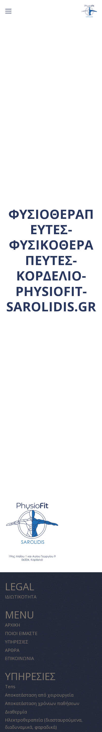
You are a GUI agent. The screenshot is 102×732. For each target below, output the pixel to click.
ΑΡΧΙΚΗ (12, 625)
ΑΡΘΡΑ (12, 650)
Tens (10, 686)
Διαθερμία (16, 712)
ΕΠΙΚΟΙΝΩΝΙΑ (19, 658)
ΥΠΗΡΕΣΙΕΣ (16, 642)
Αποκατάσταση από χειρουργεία (39, 695)
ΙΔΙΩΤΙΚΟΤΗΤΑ (20, 597)
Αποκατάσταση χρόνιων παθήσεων (42, 703)
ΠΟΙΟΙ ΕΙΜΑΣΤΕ (21, 633)
